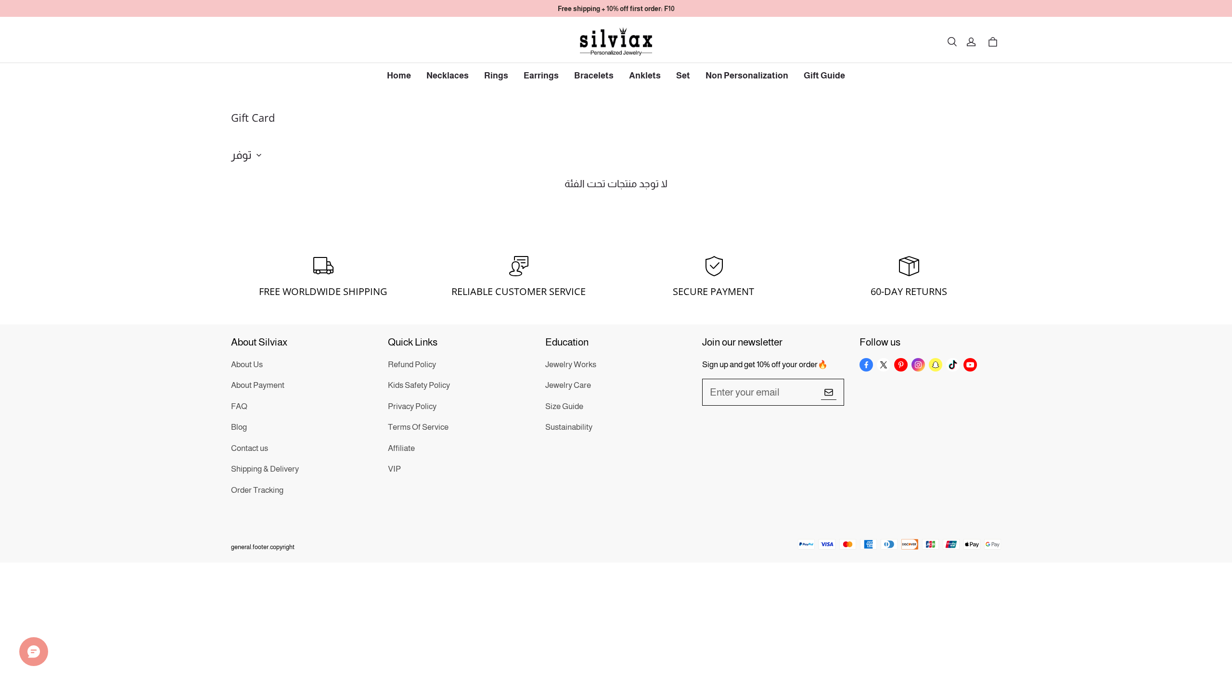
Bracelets (594, 75)
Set (683, 75)
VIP (394, 469)
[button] (952, 41)
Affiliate (401, 448)
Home (399, 75)
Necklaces (447, 75)
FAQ (239, 406)
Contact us (249, 448)
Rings (496, 75)
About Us (247, 364)
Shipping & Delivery (265, 469)
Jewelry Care (568, 385)
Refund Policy (412, 364)
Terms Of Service (418, 427)
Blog (239, 427)
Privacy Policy (412, 406)
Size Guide (564, 406)
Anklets (645, 75)
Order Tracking (257, 490)
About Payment (257, 385)
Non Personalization (747, 75)
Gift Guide (824, 75)
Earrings (541, 75)
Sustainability (568, 427)
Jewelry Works (570, 364)
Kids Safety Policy (419, 385)
